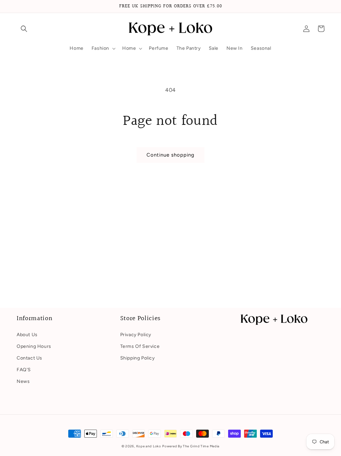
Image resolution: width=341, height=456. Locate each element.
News (23, 381)
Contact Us (29, 358)
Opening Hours (34, 346)
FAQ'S (24, 370)
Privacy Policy (135, 334)
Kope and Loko (148, 446)
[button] (24, 28)
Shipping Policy (137, 358)
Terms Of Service (140, 346)
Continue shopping (170, 155)
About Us (27, 334)
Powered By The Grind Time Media (190, 446)
